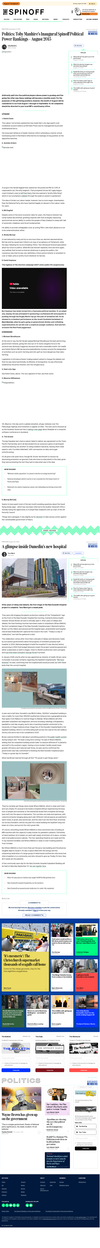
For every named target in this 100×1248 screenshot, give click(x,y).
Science (4, 1195)
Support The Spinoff (11, 4)
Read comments (34, 915)
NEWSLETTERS (85, 1087)
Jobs (51, 1185)
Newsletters (77, 19)
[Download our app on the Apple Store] (27, 1206)
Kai (3, 1185)
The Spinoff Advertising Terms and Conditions (59, 1211)
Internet (4, 1188)
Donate (61, 1182)
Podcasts (66, 19)
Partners (4, 1192)
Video (3, 1182)
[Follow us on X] (7, 1206)
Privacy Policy (5, 1211)
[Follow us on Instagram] (14, 1206)
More (55, 19)
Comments (78, 553)
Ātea (27, 19)
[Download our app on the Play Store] (31, 1206)
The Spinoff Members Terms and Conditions (27, 1211)
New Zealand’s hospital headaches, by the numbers (25, 883)
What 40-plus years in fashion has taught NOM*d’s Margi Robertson (31, 877)
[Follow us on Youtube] (11, 1206)
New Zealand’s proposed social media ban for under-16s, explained (30, 888)
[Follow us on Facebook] (3, 1206)
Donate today (86, 14)
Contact (42, 1182)
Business (23, 1195)
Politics (6, 19)
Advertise (53, 1182)
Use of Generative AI (44, 1189)
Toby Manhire (12, 46)
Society (23, 1182)
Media (23, 1192)
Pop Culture (18, 19)
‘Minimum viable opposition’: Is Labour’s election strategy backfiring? (31, 473)
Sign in (93, 3)
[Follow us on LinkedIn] (18, 1206)
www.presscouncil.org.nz (49, 1219)
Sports (23, 1188)
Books (36, 19)
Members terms (64, 1185)
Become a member (92, 19)
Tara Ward (11, 553)
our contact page (81, 1217)
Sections (45, 19)
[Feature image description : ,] (57, 1094)
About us (43, 1185)
